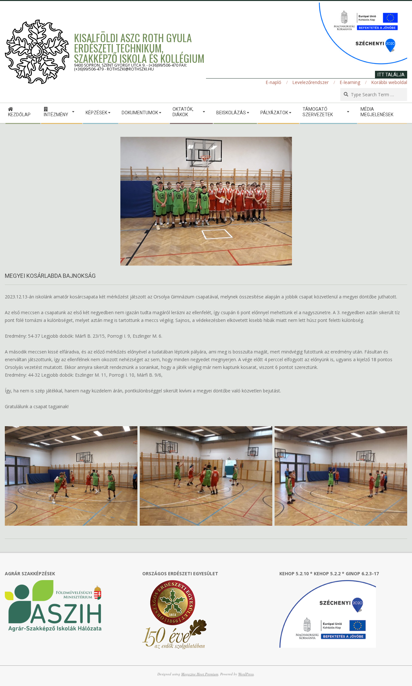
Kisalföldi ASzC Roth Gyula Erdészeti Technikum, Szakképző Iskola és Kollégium (139, 48)
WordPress (246, 674)
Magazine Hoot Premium (199, 674)
